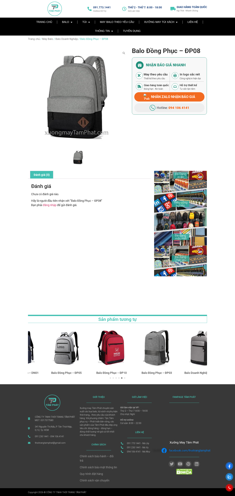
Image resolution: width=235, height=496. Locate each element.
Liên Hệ (193, 22)
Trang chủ (34, 39)
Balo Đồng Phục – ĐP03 (140, 372)
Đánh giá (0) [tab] (42, 174)
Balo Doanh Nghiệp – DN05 (185, 372)
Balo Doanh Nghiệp (66, 39)
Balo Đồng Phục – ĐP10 (95, 372)
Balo (65, 22)
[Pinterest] (188, 464)
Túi (84, 22)
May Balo (47, 39)
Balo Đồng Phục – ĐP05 (50, 372)
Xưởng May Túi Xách (159, 22)
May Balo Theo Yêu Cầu (117, 22)
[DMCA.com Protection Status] (184, 473)
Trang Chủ (44, 22)
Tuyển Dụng (132, 31)
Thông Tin (102, 31)
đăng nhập (49, 205)
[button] (30, 350)
